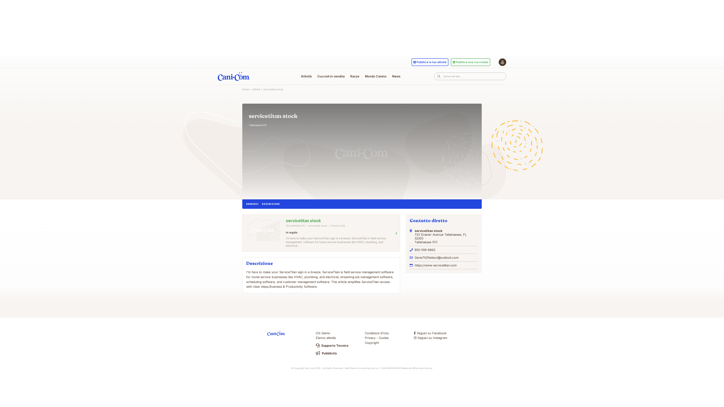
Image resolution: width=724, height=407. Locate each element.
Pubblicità (329, 353)
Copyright (372, 343)
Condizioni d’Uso (377, 333)
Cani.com (234, 76)
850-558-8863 (425, 250)
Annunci (252, 204)
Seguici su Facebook (431, 333)
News (396, 76)
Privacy (370, 338)
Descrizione (271, 204)
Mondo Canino (376, 76)
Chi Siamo (323, 333)
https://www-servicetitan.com (436, 265)
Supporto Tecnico (334, 345)
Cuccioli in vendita (331, 76)
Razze (354, 76)
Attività (306, 76)
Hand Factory (425, 368)
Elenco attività (326, 338)
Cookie (384, 338)
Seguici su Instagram (431, 338)
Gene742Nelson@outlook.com (437, 257)
